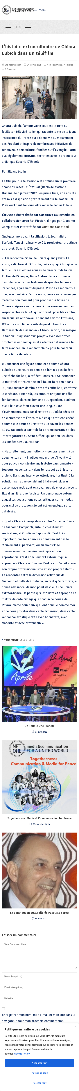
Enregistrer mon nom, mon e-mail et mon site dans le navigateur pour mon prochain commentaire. (38, 1018)
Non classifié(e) (54, 65)
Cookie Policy (22, 1053)
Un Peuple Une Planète (40, 726)
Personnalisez (40, 1073)
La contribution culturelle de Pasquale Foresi (39, 913)
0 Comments (11, 69)
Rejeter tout (39, 1083)
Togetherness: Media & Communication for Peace (40, 818)
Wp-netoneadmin (13, 65)
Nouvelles (68, 65)
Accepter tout (39, 1063)
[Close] (75, 1026)
